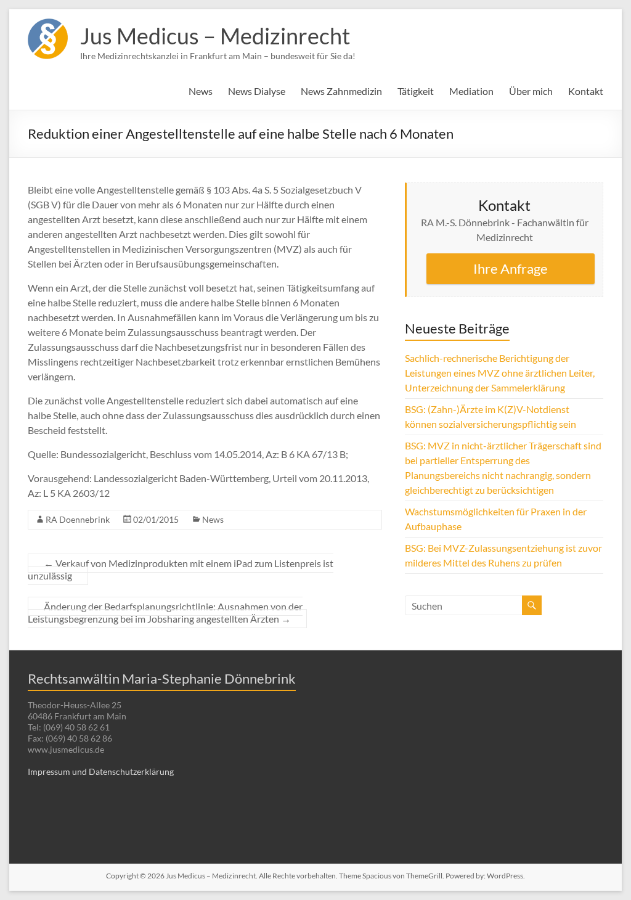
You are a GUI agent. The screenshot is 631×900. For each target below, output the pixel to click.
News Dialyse (256, 91)
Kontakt (585, 91)
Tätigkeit (415, 91)
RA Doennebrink (78, 519)
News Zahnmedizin (341, 91)
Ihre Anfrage (510, 268)
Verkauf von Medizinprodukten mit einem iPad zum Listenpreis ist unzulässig (180, 569)
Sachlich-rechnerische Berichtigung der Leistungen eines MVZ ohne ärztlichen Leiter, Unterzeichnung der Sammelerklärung (500, 372)
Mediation (471, 91)
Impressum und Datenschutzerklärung (101, 771)
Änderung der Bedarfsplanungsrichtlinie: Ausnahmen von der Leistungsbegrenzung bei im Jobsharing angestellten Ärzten (165, 612)
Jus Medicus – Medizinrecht (215, 35)
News (201, 91)
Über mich (531, 91)
